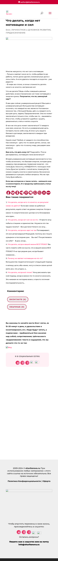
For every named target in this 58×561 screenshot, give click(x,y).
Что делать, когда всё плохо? (20, 272)
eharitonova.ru (32, 468)
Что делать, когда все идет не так (22, 230)
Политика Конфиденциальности (24, 481)
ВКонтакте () (17, 299)
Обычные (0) (16, 307)
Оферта (46, 481)
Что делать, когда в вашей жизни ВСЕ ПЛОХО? (28, 244)
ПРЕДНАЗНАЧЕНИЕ (15, 33)
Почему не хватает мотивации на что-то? (25, 258)
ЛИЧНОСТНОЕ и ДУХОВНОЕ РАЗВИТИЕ (31, 30)
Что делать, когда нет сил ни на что (23, 220)
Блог (8, 30)
